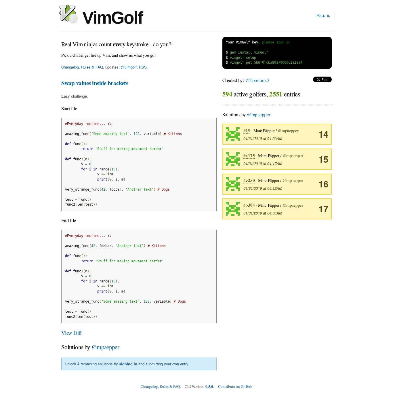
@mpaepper (105, 347)
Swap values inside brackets (94, 83)
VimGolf (110, 17)
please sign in (276, 42)
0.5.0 (209, 386)
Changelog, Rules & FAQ (82, 67)
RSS (143, 67)
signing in (128, 364)
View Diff (71, 332)
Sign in (323, 15)
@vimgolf (129, 67)
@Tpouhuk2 (257, 80)
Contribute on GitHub (235, 386)
